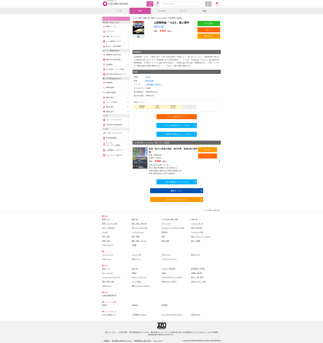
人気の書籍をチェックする (177, 182)
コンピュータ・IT (197, 223)
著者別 (104, 305)
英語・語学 (106, 236)
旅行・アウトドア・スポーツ (201, 236)
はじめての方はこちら (177, 199)
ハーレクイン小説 (197, 232)
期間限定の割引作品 (113, 55)
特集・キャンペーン (113, 36)
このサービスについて (114, 133)
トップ (118, 11)
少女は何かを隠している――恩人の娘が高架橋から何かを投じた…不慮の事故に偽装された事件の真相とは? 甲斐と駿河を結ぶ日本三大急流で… (166, 169)
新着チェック (111, 26)
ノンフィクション (138, 232)
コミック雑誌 (136, 281)
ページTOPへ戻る (210, 210)
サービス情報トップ (109, 315)
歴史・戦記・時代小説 (139, 223)
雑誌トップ (106, 268)
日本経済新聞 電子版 (109, 295)
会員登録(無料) (111, 138)
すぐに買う (209, 23)
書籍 (140, 11)
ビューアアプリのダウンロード (172, 315)
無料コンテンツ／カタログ (141, 286)
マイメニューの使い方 (114, 155)
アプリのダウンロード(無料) (113, 144)
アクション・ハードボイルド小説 (173, 228)
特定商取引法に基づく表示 (142, 340)
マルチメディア (107, 245)
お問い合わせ (195, 315)
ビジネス (161, 11)
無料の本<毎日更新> (113, 60)
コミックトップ (107, 255)
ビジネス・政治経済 (168, 268)
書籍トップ (106, 219)
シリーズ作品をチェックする (177, 125)
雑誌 (204, 11)
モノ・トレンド (107, 273)
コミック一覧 (136, 255)
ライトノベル (166, 223)
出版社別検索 (111, 92)
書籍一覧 (135, 219)
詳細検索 (109, 82)
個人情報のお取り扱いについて (121, 340)
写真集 (134, 245)
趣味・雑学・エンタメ (139, 241)
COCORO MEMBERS (114, 125)
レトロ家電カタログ (113, 41)
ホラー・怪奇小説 (108, 228)
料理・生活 (106, 241)
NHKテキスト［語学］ (169, 281)
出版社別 (135, 305)
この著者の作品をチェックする (177, 134)
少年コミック (166, 255)
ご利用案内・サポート (114, 150)
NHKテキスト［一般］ (199, 281)
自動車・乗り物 (196, 273)
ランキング (110, 31)
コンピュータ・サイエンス (111, 277)
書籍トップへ (177, 191)
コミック (183, 11)
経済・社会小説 (196, 228)
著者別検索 (110, 87)
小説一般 (194, 219)
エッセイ (105, 232)
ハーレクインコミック (169, 259)
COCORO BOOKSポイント (116, 74)
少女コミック (106, 259)
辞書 (163, 236)
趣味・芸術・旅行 (108, 281)
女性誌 (164, 273)
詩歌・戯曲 (165, 241)
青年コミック (195, 255)
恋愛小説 (165, 232)
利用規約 (106, 340)
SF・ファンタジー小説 (139, 228)
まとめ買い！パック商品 (115, 69)
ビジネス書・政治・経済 (170, 219)
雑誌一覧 (135, 268)
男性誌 (134, 273)
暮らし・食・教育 (197, 277)
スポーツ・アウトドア (139, 277)
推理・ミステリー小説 (109, 223)
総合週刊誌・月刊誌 (198, 268)
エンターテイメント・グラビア (172, 277)
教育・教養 (135, 236)
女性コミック (136, 259)
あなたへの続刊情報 (113, 46)
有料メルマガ (106, 286)
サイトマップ (158, 340)
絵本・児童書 (195, 241)
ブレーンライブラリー (114, 120)
